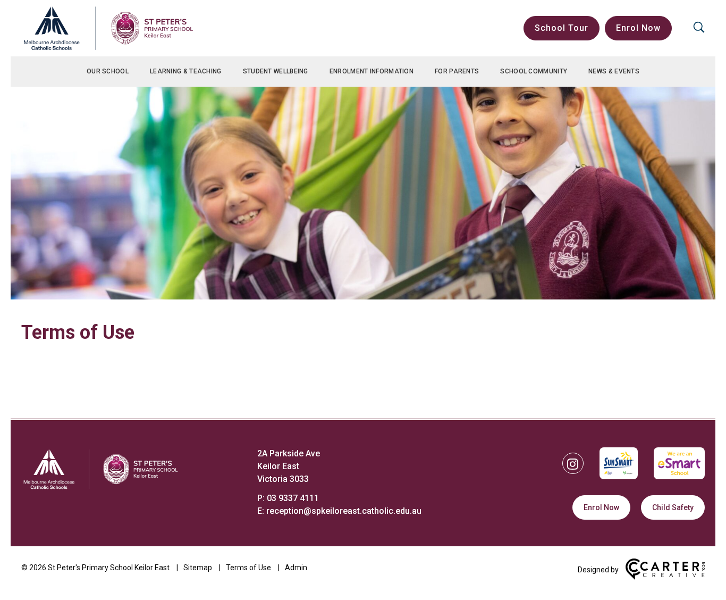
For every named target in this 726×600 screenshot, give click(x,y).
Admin (296, 567)
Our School (108, 71)
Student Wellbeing (275, 71)
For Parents (457, 71)
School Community (533, 71)
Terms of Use (248, 567)
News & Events (613, 71)
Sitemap (197, 567)
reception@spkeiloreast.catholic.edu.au (343, 511)
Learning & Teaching (186, 71)
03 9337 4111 (293, 498)
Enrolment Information (371, 71)
